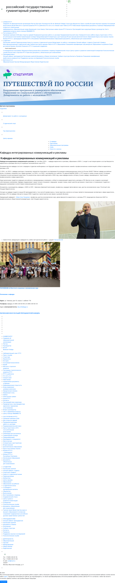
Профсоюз (79, 56)
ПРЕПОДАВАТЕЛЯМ (9, 519)
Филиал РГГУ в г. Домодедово (12, 38)
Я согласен (3, 581)
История (92, 23)
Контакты (69, 29)
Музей (14, 25)
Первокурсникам (21, 42)
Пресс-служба (85, 23)
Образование (61, 44)
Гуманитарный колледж (28, 37)
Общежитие (25, 50)
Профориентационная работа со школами (47, 35)
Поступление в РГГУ (9, 33)
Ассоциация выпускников (11, 362)
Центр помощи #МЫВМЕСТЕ (26, 31)
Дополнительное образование (86, 37)
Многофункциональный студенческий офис (16, 44)
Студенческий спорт (9, 123)
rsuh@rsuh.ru (11, 561)
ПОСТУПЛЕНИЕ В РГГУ (10, 416)
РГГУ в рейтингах (40, 25)
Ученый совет (59, 25)
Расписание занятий (9, 42)
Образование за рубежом (101, 44)
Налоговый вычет (10, 48)
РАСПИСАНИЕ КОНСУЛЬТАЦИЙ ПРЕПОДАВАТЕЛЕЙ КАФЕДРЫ (20, 313)
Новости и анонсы (55, 149)
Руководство (46, 23)
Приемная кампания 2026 (11, 35)
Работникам (76, 25)
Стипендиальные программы (12, 50)
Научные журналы (101, 23)
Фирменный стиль (34, 29)
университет (7, 21)
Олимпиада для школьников (12, 433)
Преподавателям (8, 54)
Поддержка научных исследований (32, 58)
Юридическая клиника (10, 391)
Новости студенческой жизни (12, 474)
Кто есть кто (50, 25)
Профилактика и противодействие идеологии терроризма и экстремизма (14, 406)
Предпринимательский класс (69, 35)
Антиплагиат (53, 56)
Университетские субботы (87, 35)
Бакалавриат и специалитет (12, 439)
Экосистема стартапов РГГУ (17, 52)
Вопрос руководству (98, 29)
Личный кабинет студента (84, 42)
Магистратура (7, 441)
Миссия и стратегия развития (25, 25)
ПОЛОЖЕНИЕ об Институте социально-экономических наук (19, 288)
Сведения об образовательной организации (17, 23)
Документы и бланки (42, 56)
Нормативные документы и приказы (92, 25)
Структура (69, 23)
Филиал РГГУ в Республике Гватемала (34, 38)
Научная (16, 62)
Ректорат (39, 23)
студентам (6, 40)
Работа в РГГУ (68, 25)
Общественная (35, 62)
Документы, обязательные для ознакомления (77, 38)
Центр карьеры (43, 44)
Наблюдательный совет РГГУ (12, 353)
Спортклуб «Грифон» (99, 42)
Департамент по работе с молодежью (64, 42)
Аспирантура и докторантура (57, 37)
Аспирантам (99, 50)
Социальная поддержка (39, 46)
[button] (8, 87)
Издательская (44, 62)
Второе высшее (72, 37)
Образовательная (8, 62)
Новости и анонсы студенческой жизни (39, 42)
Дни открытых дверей (26, 35)
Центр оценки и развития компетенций (82, 50)
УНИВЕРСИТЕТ (7, 336)
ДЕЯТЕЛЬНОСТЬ (8, 539)
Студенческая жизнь (9, 485)
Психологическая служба (51, 58)
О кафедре (53, 141)
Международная (25, 62)
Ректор (33, 23)
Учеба (51, 147)
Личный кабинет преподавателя (13, 56)
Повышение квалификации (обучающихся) (79, 44)
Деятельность (7, 60)
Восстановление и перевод (46, 50)
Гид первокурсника (9, 131)
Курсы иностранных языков (104, 37)
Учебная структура (64, 56)
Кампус (43, 29)
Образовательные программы (59, 145)
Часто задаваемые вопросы (12, 411)
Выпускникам (33, 50)
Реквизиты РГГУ (27, 46)
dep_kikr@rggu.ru (22, 307)
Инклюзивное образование (54, 38)
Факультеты (76, 23)
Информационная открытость (12, 385)
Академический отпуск (62, 50)
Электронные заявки (52, 29)
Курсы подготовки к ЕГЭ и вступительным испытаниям (10, 429)
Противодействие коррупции (82, 29)
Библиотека (34, 44)
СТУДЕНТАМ (7, 467)
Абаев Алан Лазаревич (23, 197)
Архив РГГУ (62, 29)
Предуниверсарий (42, 37)
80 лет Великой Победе (58, 23)
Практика (29, 52)
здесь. (6, 576)
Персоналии (53, 143)
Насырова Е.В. (58, 240)
